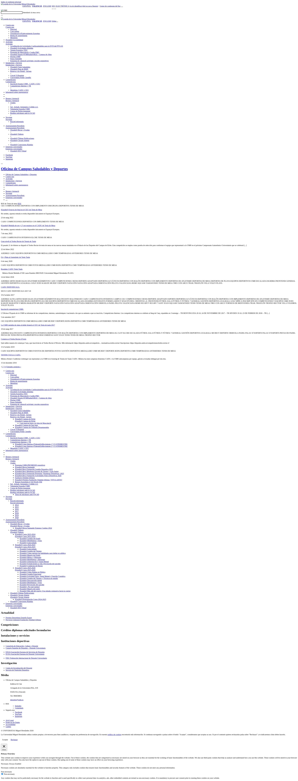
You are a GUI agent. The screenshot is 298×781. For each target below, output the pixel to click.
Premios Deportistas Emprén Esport (19, 618)
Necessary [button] (5, 764)
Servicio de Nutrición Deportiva (17, 670)
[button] (10, 27)
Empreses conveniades (14, 147)
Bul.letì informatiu (17, 122)
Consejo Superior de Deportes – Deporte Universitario (26, 648)
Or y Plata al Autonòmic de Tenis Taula (15, 257)
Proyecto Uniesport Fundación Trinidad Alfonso (23, 620)
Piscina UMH (15, 57)
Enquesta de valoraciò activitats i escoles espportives (29, 61)
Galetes (8, 727)
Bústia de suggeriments (18, 36)
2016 (17, 509)
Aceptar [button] (5, 740)
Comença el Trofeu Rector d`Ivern (13, 339)
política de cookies (114, 735)
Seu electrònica (60, 6)
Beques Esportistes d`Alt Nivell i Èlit (28, 482)
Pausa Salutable (16, 59)
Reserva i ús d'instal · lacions (20, 71)
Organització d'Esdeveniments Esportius (25, 33)
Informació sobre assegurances (17, 92)
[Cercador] (122, 6)
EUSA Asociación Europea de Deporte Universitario (25, 654)
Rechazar (14, 740)
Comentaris (19, 708)
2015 (17, 507)
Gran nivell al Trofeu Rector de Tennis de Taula (18, 241)
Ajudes (12, 103)
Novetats (9, 117)
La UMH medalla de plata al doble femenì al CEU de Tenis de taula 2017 (28, 325)
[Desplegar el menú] (6, 200)
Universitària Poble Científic (20, 78)
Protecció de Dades (13, 722)
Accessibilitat (10, 725)
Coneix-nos (10, 25)
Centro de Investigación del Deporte (19, 668)
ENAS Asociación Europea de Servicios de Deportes (25, 652)
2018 (17, 513)
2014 (17, 505)
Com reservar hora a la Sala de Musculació (35, 423)
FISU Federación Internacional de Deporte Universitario (26, 658)
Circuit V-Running (17, 75)
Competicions (11, 80)
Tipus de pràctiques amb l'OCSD (27, 494)
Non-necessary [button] (6, 772)
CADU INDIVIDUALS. (10, 287)
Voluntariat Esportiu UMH (20, 109)
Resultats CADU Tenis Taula (11, 269)
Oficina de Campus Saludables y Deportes (34, 169)
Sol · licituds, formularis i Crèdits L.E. (24, 107)
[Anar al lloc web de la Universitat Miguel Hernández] (18, 4)
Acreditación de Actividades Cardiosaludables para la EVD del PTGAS (36, 46)
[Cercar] (2, 15)
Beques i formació (12, 99)
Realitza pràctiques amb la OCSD (22, 113)
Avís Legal (10, 720)
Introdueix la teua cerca (31, 13)
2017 (17, 511)
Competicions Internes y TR (20, 86)
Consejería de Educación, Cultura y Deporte (22, 646)
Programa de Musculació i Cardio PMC (24, 52)
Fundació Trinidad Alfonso (25, 478)
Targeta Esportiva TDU (19, 50)
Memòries (14, 38)
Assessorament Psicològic (15, 126)
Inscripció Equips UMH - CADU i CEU (25, 84)
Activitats (9, 42)
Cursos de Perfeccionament (20, 111)
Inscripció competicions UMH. (12, 309)
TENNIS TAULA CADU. (11, 355)
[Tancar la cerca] (2, 17)
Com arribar (14, 31)
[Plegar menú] (57, 21)
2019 (17, 515)
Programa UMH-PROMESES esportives (30, 465)
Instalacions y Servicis (14, 63)
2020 (17, 518)
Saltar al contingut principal (11, 2)
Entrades (18, 706)
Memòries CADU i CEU (19, 90)
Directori (13, 29)
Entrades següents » (14, 367)
